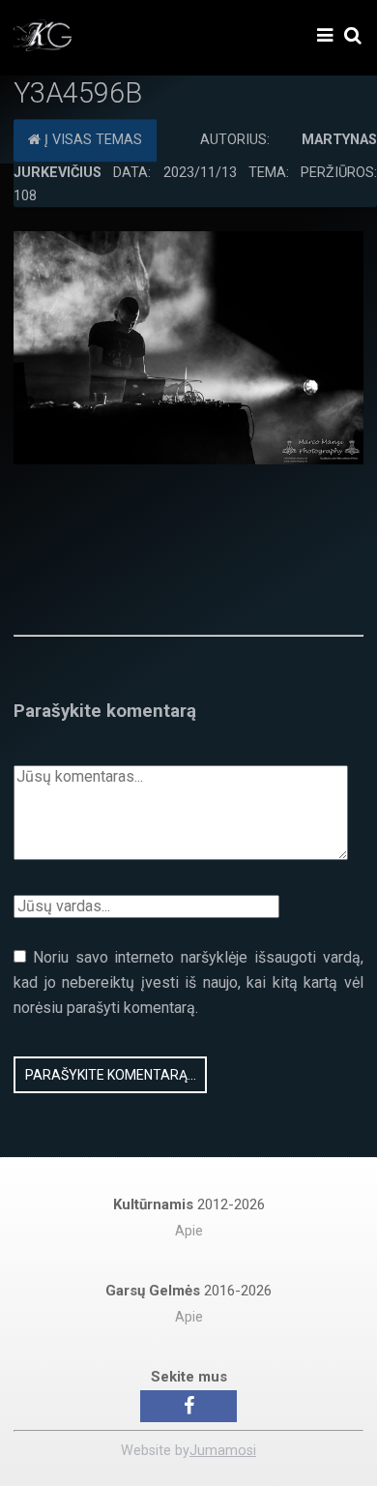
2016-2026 (188, 1290)
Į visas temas (91, 140)
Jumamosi (222, 1450)
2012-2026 (189, 1204)
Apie (189, 1231)
